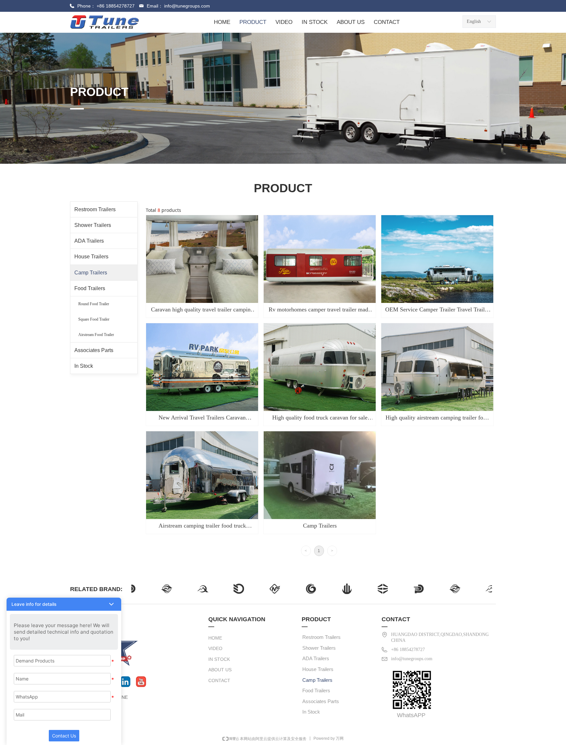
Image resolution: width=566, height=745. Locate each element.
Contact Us (64, 735)
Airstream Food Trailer (96, 334)
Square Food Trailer (93, 319)
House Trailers (91, 256)
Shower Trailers (92, 225)
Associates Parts (93, 350)
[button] (64, 604)
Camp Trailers (90, 272)
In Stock (83, 366)
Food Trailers (89, 288)
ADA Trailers (89, 241)
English (474, 21)
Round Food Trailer (93, 304)
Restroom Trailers (95, 209)
